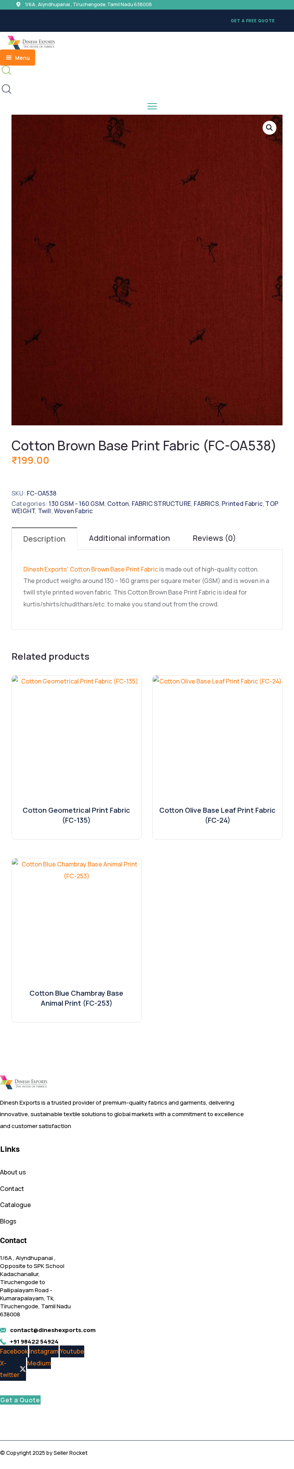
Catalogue (15, 1205)
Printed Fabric (242, 503)
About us (13, 1172)
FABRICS (206, 503)
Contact (12, 1188)
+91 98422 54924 (34, 1341)
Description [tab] (44, 539)
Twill (44, 511)
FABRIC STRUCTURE (161, 503)
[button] (147, 21)
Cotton (118, 503)
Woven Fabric (73, 511)
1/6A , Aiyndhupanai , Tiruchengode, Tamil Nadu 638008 (88, 5)
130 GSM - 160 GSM (76, 503)
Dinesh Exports (45, 569)
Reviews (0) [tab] (214, 538)
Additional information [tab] (129, 538)
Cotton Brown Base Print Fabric (114, 569)
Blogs (8, 1221)
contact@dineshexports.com (53, 1330)
